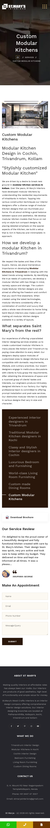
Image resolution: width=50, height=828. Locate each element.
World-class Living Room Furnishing (23, 475)
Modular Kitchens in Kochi (25, 749)
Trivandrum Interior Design (25, 745)
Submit (12, 641)
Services (29, 57)
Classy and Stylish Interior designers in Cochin (24, 451)
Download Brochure (21, 517)
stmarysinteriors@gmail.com (28, 799)
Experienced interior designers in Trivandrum (25, 421)
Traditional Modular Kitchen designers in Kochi (25, 436)
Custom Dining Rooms (25, 766)
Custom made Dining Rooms (19, 486)
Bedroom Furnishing (25, 758)
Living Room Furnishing (25, 762)
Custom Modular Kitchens (22, 497)
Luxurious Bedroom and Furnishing (24, 464)
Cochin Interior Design (25, 753)
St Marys (9, 813)
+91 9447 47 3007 (29, 794)
